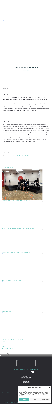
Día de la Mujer (21, 155)
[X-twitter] (22, 372)
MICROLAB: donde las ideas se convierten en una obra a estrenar (18, 228)
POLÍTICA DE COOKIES (27, 401)
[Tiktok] (29, 372)
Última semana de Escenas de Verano (11, 280)
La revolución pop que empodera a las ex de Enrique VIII (16, 200)
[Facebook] (19, 372)
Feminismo (28, 155)
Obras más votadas (26, 385)
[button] (49, 387)
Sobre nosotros (26, 382)
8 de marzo (6, 155)
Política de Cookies (33, 369)
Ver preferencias (45, 399)
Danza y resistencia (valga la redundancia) (12, 339)
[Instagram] (26, 372)
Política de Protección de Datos (21, 369)
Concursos (26, 381)
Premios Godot (26, 380)
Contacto (26, 383)
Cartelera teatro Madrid (26, 377)
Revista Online (26, 376)
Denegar (34, 399)
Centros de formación (26, 378)
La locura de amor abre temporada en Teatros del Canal (16, 252)
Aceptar (24, 399)
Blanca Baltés (13, 155)
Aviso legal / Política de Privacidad (39, 401)
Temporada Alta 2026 (7, 311)
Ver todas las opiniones (8, 150)
